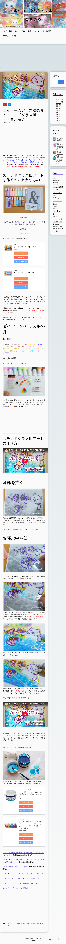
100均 (9, 924)
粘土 (57, 228)
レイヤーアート (56, 219)
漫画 (57, 114)
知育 (57, 116)
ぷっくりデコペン (35, 222)
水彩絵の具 (55, 226)
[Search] (61, 82)
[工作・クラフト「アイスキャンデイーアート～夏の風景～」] (54, 159)
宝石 (60, 221)
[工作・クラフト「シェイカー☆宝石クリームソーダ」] (54, 146)
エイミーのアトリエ (33, 9)
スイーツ (56, 198)
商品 (57, 105)
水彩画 (57, 224)
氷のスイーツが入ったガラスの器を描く (15, 888)
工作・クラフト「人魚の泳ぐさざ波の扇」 (58, 140)
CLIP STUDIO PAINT (57, 180)
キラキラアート (56, 195)
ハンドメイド (58, 212)
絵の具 (59, 228)
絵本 (57, 120)
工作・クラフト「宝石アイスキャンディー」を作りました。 (58, 153)
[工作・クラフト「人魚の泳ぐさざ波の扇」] (54, 139)
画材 (54, 228)
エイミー (55, 184)
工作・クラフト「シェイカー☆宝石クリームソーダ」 (58, 146)
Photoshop (55, 182)
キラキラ (57, 192)
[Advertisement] (33, 58)
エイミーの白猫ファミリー (19, 924)
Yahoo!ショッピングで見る (21, 261)
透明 (56, 231)
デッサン (58, 103)
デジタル (55, 206)
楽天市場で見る (21, 257)
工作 (5, 104)
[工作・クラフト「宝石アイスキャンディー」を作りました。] (54, 152)
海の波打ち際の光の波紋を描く (13, 529)
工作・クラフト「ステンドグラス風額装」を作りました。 (21, 883)
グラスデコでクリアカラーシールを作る (15, 867)
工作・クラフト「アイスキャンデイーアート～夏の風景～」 (58, 160)
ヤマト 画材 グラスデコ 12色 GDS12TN (25, 247)
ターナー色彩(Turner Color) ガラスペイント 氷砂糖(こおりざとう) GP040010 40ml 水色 (30, 794)
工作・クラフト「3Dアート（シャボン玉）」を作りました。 (22, 878)
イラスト (58, 99)
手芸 (57, 108)
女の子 (55, 221)
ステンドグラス (31, 924)
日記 (57, 110)
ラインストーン (56, 216)
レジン (37, 924)
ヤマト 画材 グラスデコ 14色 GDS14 (24, 272)
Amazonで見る (21, 253)
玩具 (61, 226)
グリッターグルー (21, 222)
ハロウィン (55, 208)
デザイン (58, 101)
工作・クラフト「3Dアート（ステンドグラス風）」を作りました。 (24, 874)
